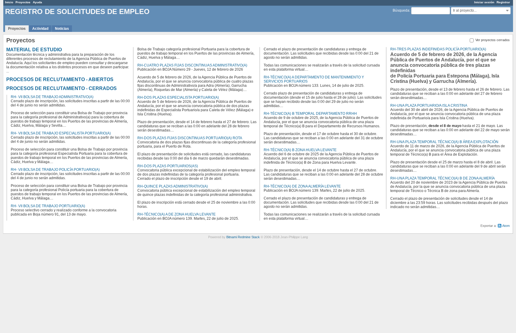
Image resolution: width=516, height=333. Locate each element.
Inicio (9, 2)
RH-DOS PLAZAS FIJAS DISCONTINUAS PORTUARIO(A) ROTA (189, 138)
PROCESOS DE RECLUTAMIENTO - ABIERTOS (59, 79)
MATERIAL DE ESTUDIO (34, 49)
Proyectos (23, 2)
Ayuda (37, 2)
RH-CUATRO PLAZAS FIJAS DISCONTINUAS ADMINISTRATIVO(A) (192, 65)
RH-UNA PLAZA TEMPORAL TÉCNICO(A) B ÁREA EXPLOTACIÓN (444, 142)
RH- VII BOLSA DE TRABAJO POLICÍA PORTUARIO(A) (55, 170)
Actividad (40, 29)
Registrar (503, 2)
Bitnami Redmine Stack (243, 237)
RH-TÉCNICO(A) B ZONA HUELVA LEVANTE (300, 150)
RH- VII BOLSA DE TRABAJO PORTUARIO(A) (48, 206)
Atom (506, 225)
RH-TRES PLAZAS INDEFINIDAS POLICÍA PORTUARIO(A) (438, 49)
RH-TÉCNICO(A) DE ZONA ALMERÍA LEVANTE (302, 186)
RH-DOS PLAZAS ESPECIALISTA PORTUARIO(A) (178, 97)
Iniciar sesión (484, 2)
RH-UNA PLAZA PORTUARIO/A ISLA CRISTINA (428, 105)
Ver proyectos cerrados (492, 40)
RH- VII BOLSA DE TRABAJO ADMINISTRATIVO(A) (52, 97)
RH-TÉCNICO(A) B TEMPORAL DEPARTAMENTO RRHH (310, 113)
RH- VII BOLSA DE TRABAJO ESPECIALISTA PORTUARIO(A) (61, 133)
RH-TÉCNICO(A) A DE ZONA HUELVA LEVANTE (176, 214)
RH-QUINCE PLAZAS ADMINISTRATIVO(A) (172, 186)
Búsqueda (401, 10)
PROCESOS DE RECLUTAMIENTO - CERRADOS (61, 88)
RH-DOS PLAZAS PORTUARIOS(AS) (167, 166)
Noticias (62, 29)
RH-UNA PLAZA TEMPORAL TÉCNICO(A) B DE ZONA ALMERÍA (442, 178)
